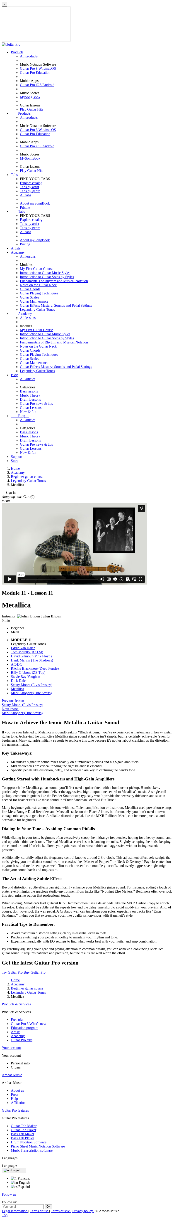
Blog (14, 375)
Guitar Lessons (30, 408)
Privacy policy (83, 1211)
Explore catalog (31, 183)
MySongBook (30, 97)
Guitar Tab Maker (23, 1126)
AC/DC (16, 664)
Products (17, 52)
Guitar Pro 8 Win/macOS (38, 68)
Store (14, 461)
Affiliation (18, 1103)
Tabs (14, 175)
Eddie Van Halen (23, 648)
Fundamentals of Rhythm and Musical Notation (54, 281)
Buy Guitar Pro (35, 972)
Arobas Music (12, 1075)
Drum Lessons (30, 399)
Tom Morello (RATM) (27, 652)
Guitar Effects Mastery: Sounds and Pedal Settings (56, 305)
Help (14, 1099)
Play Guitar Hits (31, 109)
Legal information (15, 1211)
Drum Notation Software (28, 1142)
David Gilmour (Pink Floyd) (31, 656)
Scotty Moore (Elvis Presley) (31, 685)
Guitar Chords (30, 289)
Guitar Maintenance (34, 301)
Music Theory (30, 395)
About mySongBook (35, 203)
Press (14, 1094)
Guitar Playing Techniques (39, 293)
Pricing (25, 207)
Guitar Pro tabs (21, 1040)
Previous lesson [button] (22, 703)
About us (17, 1090)
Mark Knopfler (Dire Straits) (31, 693)
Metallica (17, 689)
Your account (11, 1048)
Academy (18, 252)
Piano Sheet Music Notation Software (38, 1146)
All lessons (28, 256)
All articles (27, 379)
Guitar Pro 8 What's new (28, 1024)
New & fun (28, 412)
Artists (15, 248)
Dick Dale (18, 681)
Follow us (9, 1194)
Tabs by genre (30, 191)
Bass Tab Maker (22, 1134)
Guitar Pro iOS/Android (37, 85)
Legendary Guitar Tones (37, 309)
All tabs (25, 195)
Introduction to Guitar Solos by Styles (47, 277)
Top (4, 1215)
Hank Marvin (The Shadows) (32, 660)
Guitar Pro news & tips (36, 403)
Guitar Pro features (15, 1110)
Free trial (17, 1020)
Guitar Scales (29, 297)
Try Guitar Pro (12, 972)
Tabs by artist (29, 187)
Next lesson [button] (22, 711)
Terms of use (39, 1211)
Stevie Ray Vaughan (25, 677)
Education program (24, 1028)
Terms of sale (61, 1211)
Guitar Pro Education (35, 72)
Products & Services (16, 1004)
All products (29, 56)
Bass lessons (29, 391)
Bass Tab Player (22, 1138)
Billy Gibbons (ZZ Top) (28, 672)
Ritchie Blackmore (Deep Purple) (35, 668)
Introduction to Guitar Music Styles (45, 273)
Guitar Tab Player (23, 1130)
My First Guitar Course (36, 269)
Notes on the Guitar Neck (38, 285)
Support (16, 457)
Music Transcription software (32, 1150)
